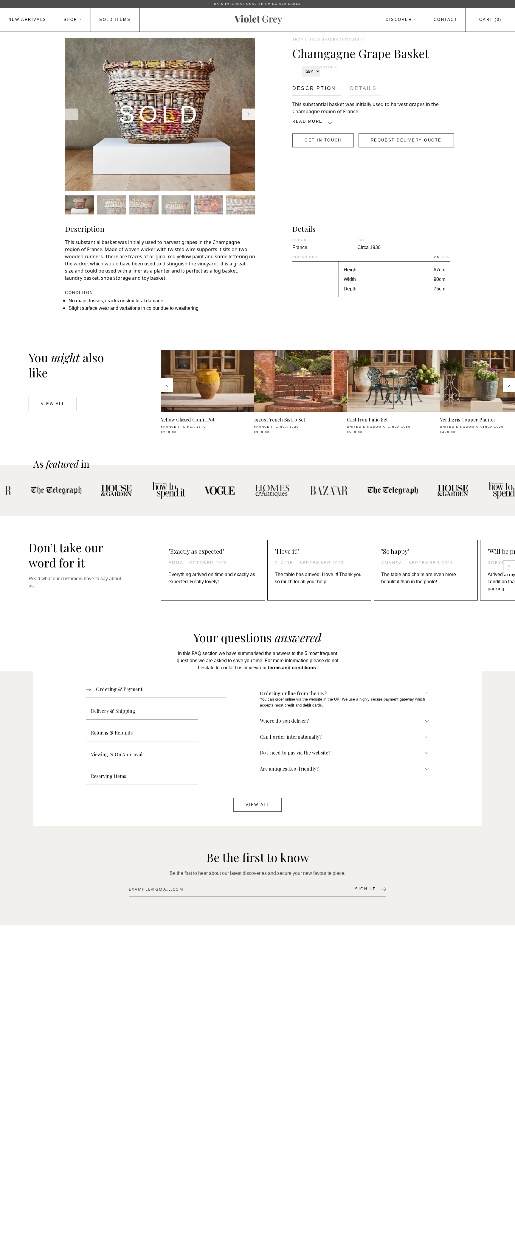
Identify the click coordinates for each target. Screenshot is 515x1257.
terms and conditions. (292, 667)
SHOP (297, 39)
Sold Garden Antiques (334, 39)
